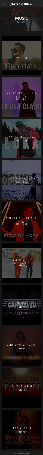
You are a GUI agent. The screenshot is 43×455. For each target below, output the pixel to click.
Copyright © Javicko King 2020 (22, 453)
